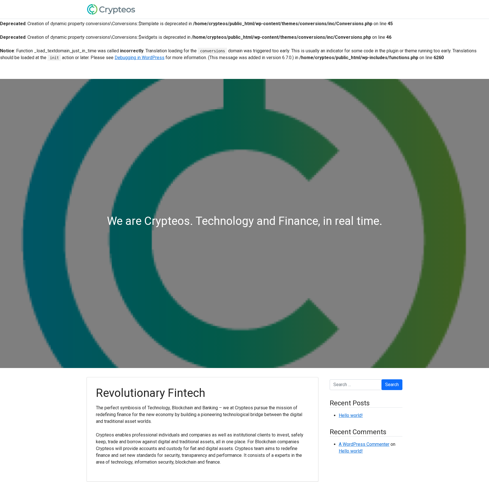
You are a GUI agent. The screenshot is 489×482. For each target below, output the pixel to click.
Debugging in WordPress (139, 57)
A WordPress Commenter (364, 444)
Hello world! (351, 415)
